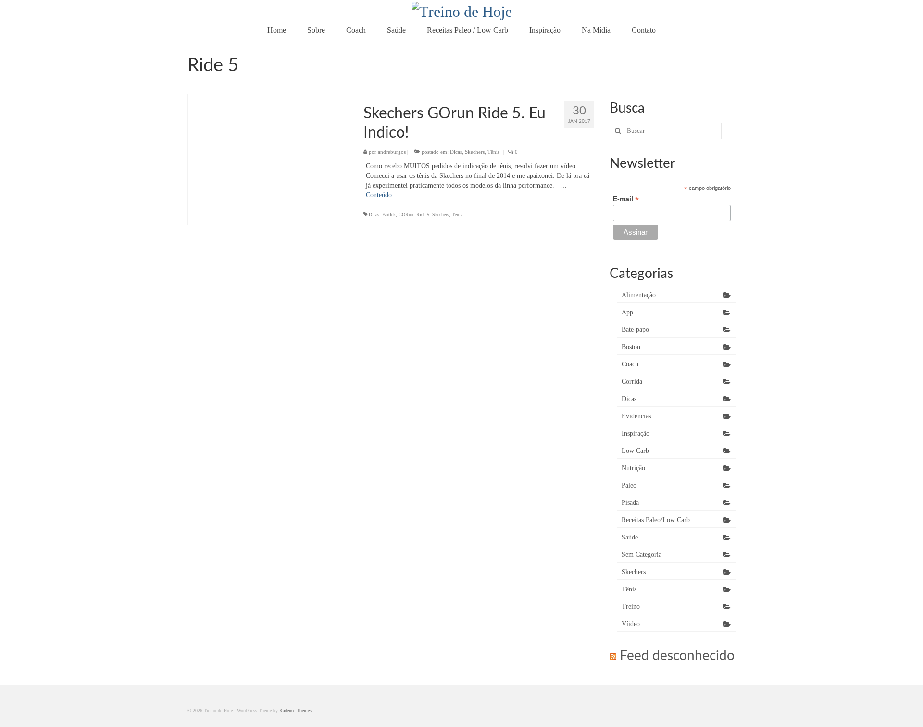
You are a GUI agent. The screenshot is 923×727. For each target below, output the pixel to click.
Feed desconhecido (677, 656)
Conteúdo (379, 195)
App (627, 312)
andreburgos (392, 152)
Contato (644, 30)
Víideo (631, 623)
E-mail (626, 198)
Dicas (456, 152)
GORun (406, 214)
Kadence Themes (295, 710)
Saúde (396, 30)
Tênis (493, 152)
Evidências (636, 416)
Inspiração (545, 30)
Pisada (630, 502)
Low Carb (635, 450)
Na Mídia (596, 30)
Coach (356, 30)
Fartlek (389, 214)
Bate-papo (635, 329)
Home (276, 30)
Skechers (475, 152)
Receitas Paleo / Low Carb (467, 30)
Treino (631, 606)
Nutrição (633, 468)
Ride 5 (422, 214)
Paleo (629, 485)
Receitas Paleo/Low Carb (656, 520)
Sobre (316, 30)
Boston (631, 347)
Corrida (632, 381)
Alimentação (639, 295)
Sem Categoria (641, 554)
